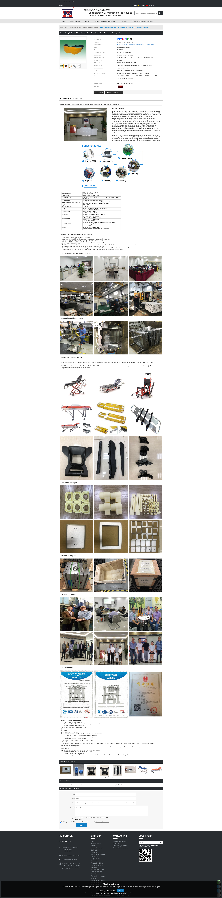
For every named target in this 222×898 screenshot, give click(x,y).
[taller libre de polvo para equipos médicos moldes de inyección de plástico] (143, 770)
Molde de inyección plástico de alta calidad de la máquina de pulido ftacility (104, 777)
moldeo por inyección (101, 784)
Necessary (100, 893)
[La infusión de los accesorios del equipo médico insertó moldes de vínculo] (78, 770)
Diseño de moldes (97, 865)
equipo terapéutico (119, 784)
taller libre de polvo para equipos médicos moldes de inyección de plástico (143, 777)
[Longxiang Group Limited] (68, 13)
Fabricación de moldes (98, 876)
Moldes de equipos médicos (90, 27)
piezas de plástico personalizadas (84, 784)
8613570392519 (72, 859)
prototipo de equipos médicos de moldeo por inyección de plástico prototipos (117, 777)
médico (111, 784)
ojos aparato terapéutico (66, 784)
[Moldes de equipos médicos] (120, 87)
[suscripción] (160, 842)
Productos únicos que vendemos (142, 21)
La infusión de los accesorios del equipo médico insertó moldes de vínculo (78, 777)
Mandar (81, 825)
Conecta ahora (99, 92)
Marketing (123, 893)
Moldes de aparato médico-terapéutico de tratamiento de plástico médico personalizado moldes (65, 777)
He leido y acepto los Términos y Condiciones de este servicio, (85, 822)
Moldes (87, 21)
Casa (63, 21)
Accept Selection (111, 890)
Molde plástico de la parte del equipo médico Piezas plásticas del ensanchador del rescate (156, 777)
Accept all (120, 890)
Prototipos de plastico (98, 880)
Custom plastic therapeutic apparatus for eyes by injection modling (135, 44)
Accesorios (79, 819)
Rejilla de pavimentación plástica (98, 868)
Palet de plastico (96, 871)
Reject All (101, 890)
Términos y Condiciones (102, 822)
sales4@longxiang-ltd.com (72, 855)
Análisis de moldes (97, 863)
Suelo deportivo (96, 874)
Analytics (107, 893)
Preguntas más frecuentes (95, 860)
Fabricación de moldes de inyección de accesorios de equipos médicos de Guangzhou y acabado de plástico (91, 777)
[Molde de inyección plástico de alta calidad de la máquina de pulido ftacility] (104, 770)
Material (93, 878)
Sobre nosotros (75, 21)
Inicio (61, 27)
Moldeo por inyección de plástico (105, 21)
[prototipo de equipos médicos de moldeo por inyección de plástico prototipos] (117, 770)
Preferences (115, 893)
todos (66, 27)
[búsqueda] (160, 13)
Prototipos (124, 21)
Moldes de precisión (75, 27)
